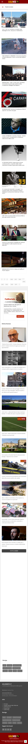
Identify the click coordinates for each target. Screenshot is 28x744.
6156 (7, 284)
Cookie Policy (6, 709)
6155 (3, 284)
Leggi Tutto (20, 316)
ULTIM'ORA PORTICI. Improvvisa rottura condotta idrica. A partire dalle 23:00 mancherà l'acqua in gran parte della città (13, 164)
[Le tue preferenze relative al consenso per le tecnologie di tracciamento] (25, 741)
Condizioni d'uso (7, 706)
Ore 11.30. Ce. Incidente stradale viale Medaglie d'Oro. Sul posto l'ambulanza (12, 29)
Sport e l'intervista (7, 668)
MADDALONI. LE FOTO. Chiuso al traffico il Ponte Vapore (13, 269)
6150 (12, 279)
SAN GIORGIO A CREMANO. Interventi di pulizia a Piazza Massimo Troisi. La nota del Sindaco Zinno (14, 57)
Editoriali (20, 670)
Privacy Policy (6, 708)
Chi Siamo (6, 704)
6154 (24, 281)
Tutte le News (14, 551)
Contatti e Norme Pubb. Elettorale (11, 705)
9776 (12, 284)
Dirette (14, 670)
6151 (16, 279)
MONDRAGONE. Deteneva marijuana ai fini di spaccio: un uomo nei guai (14, 109)
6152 (20, 279)
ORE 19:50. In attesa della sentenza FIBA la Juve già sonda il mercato (13, 216)
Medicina (5, 670)
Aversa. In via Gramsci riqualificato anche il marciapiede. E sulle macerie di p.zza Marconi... (13, 244)
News (4, 665)
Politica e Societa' (17, 665)
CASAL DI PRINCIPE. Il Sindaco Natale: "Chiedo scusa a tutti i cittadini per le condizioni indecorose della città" (14, 137)
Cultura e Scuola (16, 668)
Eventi (10, 670)
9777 (16, 284)
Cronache (9, 665)
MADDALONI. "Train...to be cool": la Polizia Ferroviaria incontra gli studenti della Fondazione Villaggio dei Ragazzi (13, 84)
